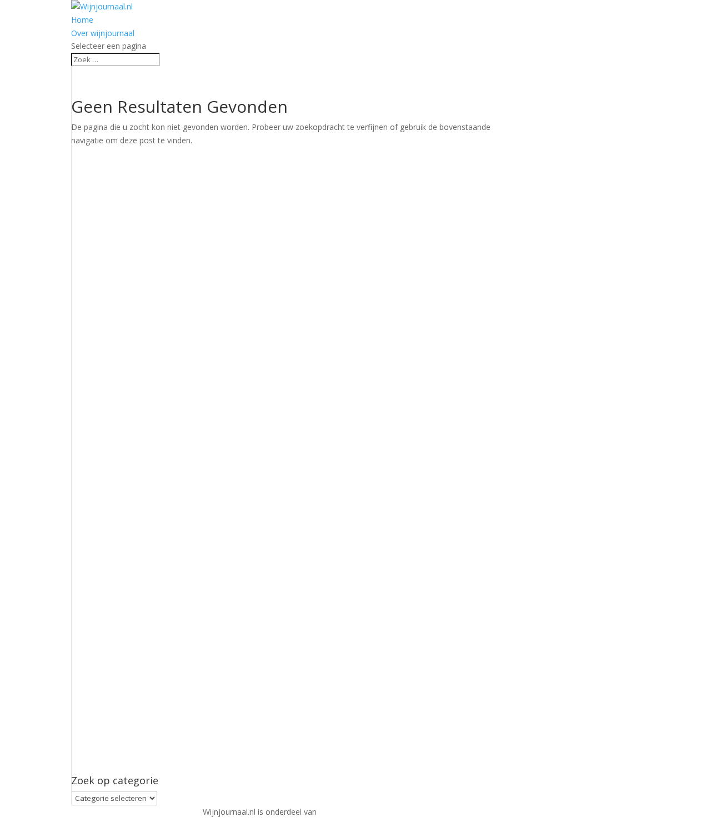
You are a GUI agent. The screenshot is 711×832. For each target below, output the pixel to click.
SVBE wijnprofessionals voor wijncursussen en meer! (413, 811)
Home (82, 19)
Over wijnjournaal (102, 33)
